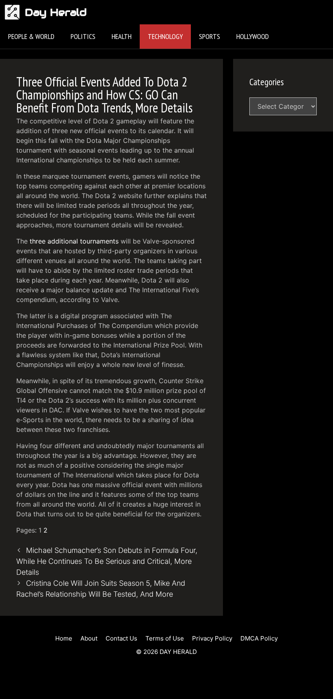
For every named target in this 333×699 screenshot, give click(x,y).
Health (122, 36)
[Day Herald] (14, 12)
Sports (209, 36)
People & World (31, 36)
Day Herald (56, 12)
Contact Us (121, 638)
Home (63, 638)
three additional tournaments (74, 241)
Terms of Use (164, 638)
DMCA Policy (259, 638)
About (88, 638)
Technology (165, 36)
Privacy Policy (212, 638)
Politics (83, 36)
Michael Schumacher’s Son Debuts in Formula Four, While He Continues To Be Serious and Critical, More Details (106, 561)
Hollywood (252, 36)
